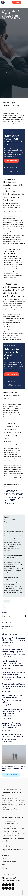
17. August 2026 (7, 668)
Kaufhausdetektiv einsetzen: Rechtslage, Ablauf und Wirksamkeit (13, 663)
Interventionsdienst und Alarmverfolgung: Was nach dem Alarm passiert (13, 651)
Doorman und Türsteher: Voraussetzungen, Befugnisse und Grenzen (13, 675)
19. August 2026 (7, 645)
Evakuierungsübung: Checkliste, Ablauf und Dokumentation (12, 736)
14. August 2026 (7, 705)
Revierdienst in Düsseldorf (14, 508)
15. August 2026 (7, 691)
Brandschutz (7, 624)
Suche (4, 613)
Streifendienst (7, 628)
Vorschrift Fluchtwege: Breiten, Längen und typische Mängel (12, 725)
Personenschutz (8, 626)
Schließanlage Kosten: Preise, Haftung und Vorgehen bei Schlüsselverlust (12, 712)
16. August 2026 (7, 679)
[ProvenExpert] (13, 888)
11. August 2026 (7, 741)
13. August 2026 (7, 718)
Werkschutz (6, 622)
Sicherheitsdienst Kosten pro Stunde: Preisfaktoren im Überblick (14, 686)
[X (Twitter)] (9, 888)
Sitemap (4, 868)
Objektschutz (9, 182)
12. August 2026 (7, 730)
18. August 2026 (7, 656)
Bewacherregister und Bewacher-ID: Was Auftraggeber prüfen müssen (12, 699)
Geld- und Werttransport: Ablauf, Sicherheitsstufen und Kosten (13, 640)
